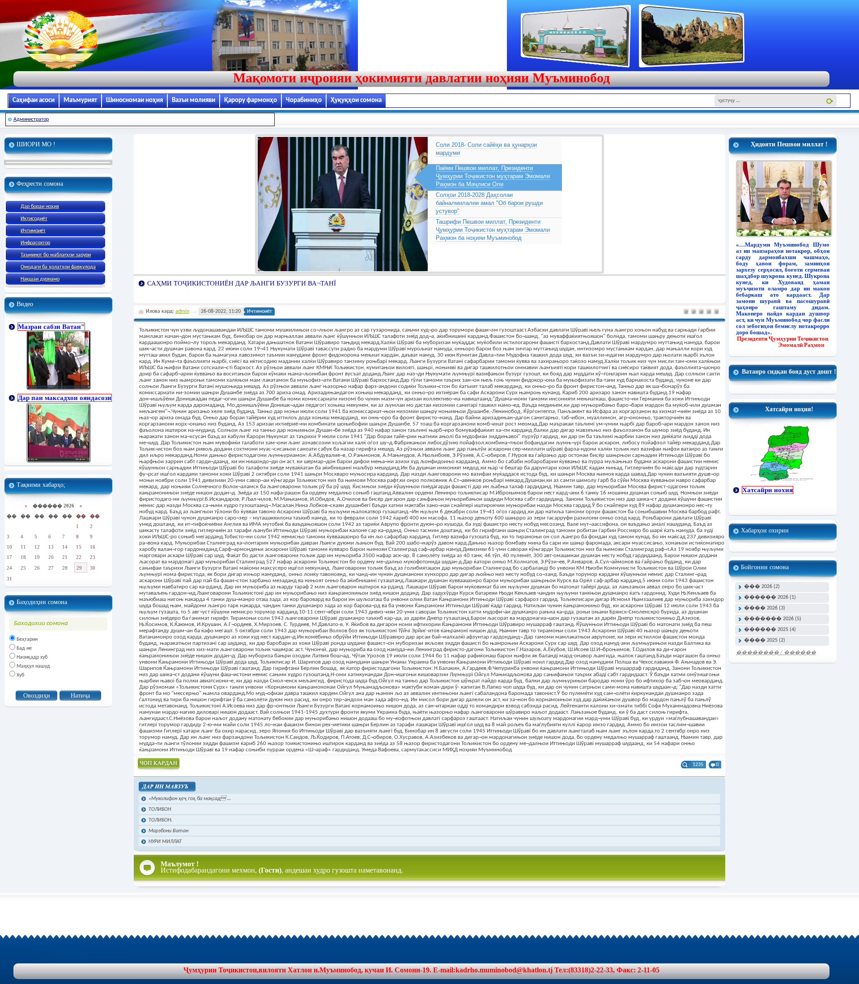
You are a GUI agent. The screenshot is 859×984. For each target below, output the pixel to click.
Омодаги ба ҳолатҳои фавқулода (58, 267)
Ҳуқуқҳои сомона (356, 100)
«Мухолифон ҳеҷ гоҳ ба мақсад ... (190, 798)
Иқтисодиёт (34, 219)
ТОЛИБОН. (160, 820)
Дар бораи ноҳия (40, 206)
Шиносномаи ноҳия (134, 100)
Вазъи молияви (193, 100)
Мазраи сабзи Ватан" (51, 326)
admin (182, 311)
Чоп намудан (158, 764)
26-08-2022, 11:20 (221, 311)
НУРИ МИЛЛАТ (165, 841)
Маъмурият (80, 100)
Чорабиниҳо (304, 100)
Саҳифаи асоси (34, 100)
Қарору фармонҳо (250, 100)
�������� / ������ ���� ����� (776, 654)
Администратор (31, 119)
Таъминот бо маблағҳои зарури (56, 255)
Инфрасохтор (35, 243)
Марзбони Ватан (168, 831)
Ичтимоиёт (33, 231)
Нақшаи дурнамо (40, 279)
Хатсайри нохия (767, 490)
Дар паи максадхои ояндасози (64, 397)
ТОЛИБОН (160, 809)
